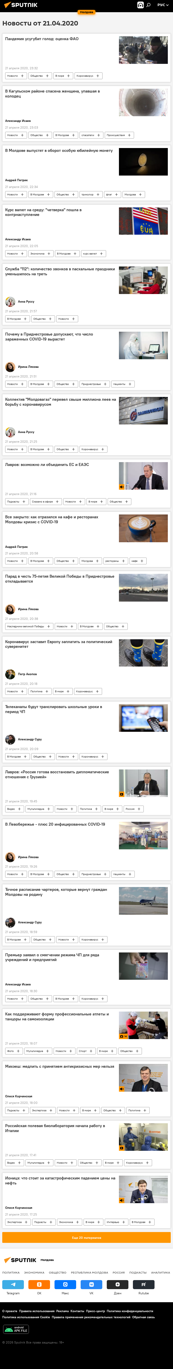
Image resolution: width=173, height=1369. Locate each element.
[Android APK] (16, 1330)
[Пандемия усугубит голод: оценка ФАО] (143, 50)
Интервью (113, 1222)
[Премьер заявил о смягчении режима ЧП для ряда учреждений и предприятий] (143, 966)
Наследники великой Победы (25, 626)
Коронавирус (85, 75)
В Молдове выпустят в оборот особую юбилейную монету (59, 150)
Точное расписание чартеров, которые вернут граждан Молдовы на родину (56, 892)
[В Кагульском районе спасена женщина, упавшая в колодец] (143, 102)
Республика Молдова (89, 1272)
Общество (36, 75)
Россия (130, 809)
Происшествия (116, 135)
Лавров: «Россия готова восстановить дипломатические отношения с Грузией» (57, 774)
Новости (12, 75)
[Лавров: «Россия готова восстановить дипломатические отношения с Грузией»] (143, 783)
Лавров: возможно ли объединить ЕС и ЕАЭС (47, 464)
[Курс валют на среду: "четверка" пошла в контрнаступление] (143, 221)
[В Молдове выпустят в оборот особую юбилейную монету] (143, 162)
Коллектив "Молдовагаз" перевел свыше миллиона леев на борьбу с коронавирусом (60, 402)
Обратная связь (143, 1317)
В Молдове (62, 135)
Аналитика (160, 1272)
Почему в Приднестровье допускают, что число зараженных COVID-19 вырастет (49, 337)
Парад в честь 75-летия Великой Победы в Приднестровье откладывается (59, 579)
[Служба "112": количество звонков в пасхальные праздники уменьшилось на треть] (143, 280)
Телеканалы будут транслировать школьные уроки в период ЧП (53, 709)
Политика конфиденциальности (130, 1311)
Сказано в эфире (42, 501)
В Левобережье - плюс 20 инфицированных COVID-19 (55, 824)
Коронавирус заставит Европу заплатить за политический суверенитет (58, 644)
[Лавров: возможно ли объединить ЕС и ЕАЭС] (143, 476)
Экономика (37, 253)
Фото (10, 1051)
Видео (11, 809)
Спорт (82, 1051)
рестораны (112, 561)
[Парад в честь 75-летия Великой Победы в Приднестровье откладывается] (143, 587)
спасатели (88, 135)
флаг (109, 194)
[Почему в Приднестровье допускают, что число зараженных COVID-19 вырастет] (143, 345)
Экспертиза (39, 1110)
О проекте (9, 1311)
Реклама (62, 1311)
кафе (134, 561)
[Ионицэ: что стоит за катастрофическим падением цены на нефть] (143, 1189)
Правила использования (37, 1311)
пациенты (119, 384)
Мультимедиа (35, 809)
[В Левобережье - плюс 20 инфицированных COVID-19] (143, 835)
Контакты (77, 1311)
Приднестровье (91, 384)
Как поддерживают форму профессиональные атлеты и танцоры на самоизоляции (57, 1017)
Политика (36, 691)
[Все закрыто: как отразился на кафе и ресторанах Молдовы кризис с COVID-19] (143, 528)
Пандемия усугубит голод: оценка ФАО (42, 38)
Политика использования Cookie (26, 1317)
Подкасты (13, 501)
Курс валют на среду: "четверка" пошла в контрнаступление (43, 212)
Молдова (130, 194)
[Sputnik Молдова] (22, 9)
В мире (59, 75)
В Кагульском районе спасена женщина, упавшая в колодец (52, 94)
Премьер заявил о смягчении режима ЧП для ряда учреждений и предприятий (52, 957)
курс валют (90, 253)
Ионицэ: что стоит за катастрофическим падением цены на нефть (60, 1181)
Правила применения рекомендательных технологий (91, 1317)
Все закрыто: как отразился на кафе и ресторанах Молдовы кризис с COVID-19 (51, 519)
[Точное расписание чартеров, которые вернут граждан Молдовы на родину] (143, 901)
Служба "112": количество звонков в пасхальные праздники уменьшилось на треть (60, 271)
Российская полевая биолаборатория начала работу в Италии (55, 1128)
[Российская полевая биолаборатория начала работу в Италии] (143, 1137)
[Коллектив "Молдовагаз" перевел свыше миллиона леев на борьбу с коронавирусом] (143, 410)
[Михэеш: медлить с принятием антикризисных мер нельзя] (143, 1077)
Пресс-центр (95, 1311)
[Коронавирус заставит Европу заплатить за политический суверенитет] (143, 653)
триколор (87, 194)
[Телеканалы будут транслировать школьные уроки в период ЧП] (143, 718)
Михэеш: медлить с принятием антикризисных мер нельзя (59, 1066)
